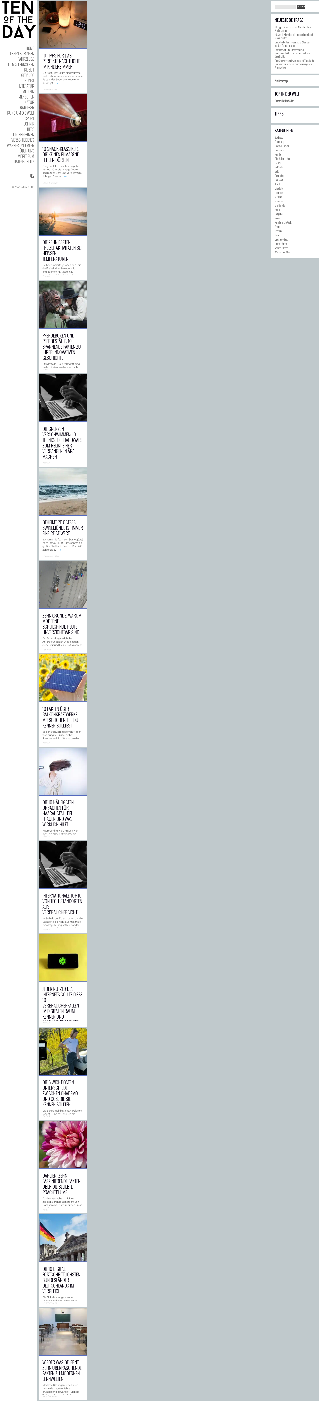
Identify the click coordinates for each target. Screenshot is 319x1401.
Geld (277, 171)
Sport (29, 118)
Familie (278, 154)
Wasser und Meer (20, 145)
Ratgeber (27, 107)
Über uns (27, 151)
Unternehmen (23, 134)
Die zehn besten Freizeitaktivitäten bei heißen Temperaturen (62, 250)
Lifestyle (279, 188)
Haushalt (279, 180)
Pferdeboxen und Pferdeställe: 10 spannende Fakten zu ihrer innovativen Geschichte (61, 346)
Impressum (25, 156)
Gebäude (27, 75)
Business (279, 137)
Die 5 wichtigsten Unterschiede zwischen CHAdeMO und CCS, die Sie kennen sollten (60, 1093)
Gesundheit (280, 176)
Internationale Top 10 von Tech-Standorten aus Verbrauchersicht (62, 903)
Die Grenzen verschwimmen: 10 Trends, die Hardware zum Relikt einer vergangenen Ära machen (62, 442)
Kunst (29, 80)
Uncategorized (49, 89)
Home (30, 48)
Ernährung (279, 142)
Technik (28, 124)
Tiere (30, 129)
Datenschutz (24, 161)
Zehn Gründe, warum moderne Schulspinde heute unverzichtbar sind (61, 623)
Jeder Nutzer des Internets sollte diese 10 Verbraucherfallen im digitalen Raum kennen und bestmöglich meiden (62, 1005)
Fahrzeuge (26, 59)
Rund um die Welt (20, 113)
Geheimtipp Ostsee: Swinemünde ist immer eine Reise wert (62, 528)
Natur (29, 102)
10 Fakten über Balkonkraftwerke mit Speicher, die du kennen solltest (60, 717)
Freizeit (28, 70)
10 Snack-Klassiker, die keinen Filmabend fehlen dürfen (60, 154)
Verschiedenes (22, 140)
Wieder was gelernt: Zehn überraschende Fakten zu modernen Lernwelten (62, 1370)
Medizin (28, 91)
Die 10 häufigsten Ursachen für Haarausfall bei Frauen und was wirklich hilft (58, 813)
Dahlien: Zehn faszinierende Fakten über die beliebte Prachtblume (61, 1183)
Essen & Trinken (22, 53)
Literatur (26, 86)
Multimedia (280, 205)
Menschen (26, 97)
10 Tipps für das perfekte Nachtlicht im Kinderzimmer (61, 61)
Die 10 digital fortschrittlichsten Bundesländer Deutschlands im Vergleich (61, 1279)
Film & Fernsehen (21, 64)
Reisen (278, 218)
